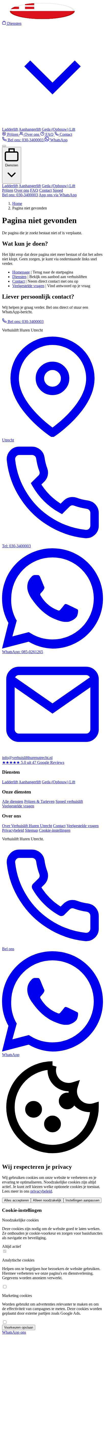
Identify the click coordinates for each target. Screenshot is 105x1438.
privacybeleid (41, 1191)
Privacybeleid (13, 830)
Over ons (31, 134)
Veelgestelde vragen (28, 286)
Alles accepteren (16, 1200)
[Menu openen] (4, 146)
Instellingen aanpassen (82, 1200)
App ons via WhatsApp (58, 195)
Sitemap (31, 830)
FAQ (49, 134)
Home (17, 203)
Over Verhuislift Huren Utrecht (27, 826)
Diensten (11, 165)
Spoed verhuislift (69, 801)
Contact (65, 134)
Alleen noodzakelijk (47, 1200)
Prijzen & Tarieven (39, 801)
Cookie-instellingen (54, 830)
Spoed (58, 190)
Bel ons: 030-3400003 (26, 140)
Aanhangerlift (30, 129)
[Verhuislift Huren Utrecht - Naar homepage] (42, 18)
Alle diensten (12, 801)
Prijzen (12, 134)
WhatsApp (58, 140)
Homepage (21, 272)
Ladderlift (10, 129)
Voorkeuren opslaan (18, 1327)
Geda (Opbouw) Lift (58, 129)
